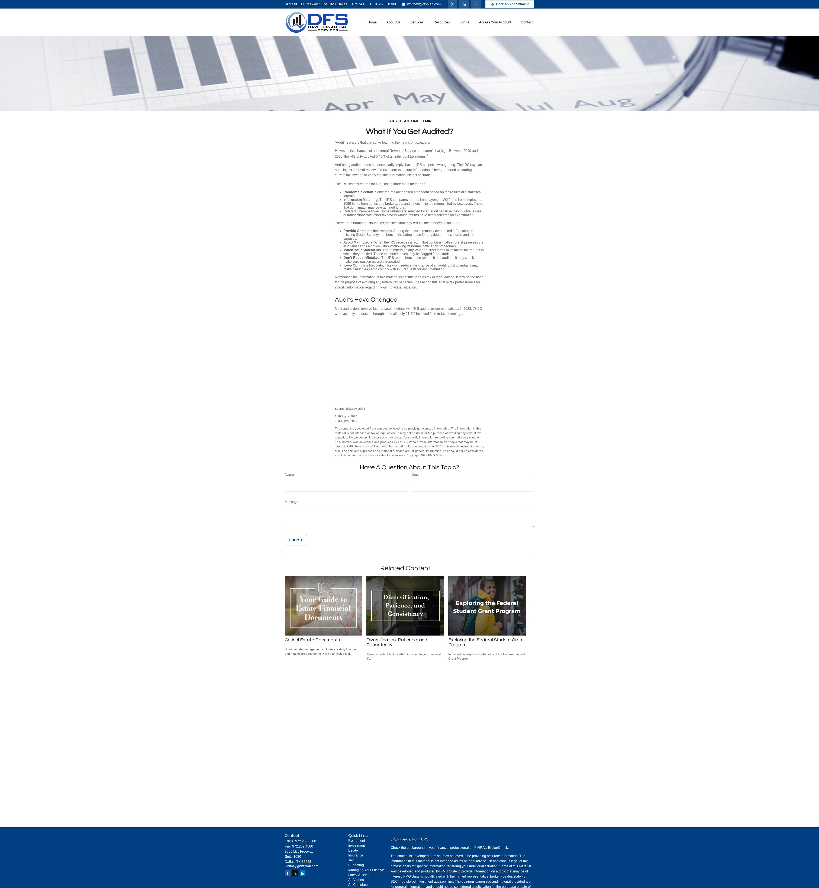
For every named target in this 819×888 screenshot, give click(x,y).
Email (416, 474)
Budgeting (356, 865)
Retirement (356, 840)
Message (292, 502)
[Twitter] (452, 4)
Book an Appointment (512, 4)
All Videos (356, 880)
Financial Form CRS (412, 839)
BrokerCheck (498, 847)
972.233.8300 (385, 4)
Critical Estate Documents (312, 639)
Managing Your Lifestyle (366, 870)
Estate (353, 850)
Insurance (355, 855)
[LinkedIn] (464, 4)
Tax (351, 860)
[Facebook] (476, 4)
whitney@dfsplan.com (424, 4)
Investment (356, 845)
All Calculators (359, 885)
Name (289, 474)
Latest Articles (358, 875)
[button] (372, 22)
